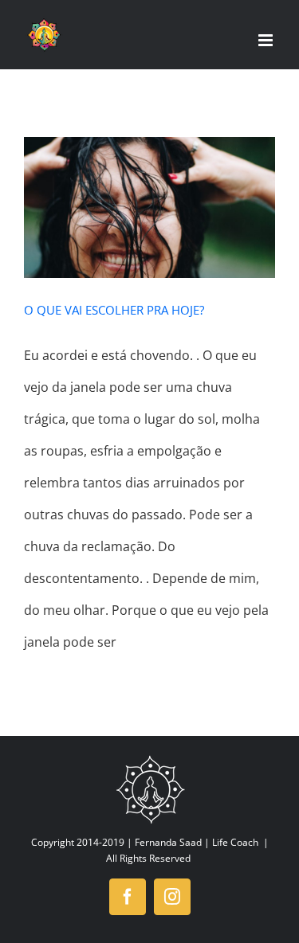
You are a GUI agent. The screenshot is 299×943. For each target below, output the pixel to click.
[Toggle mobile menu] (266, 40)
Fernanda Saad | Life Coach (196, 842)
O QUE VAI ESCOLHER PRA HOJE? (114, 310)
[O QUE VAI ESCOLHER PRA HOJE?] (149, 207)
